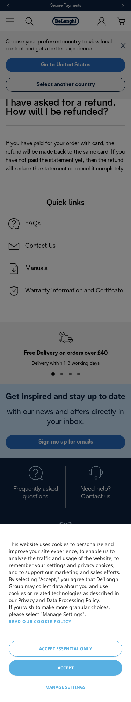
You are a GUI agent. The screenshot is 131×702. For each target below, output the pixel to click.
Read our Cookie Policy (40, 621)
